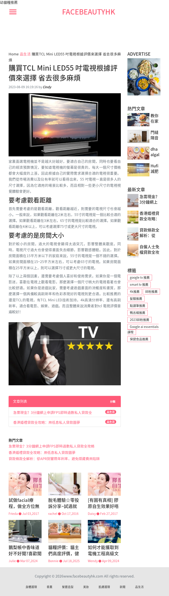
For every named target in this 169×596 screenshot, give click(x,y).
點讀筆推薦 (137, 305)
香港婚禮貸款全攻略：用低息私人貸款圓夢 (46, 422)
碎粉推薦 (151, 291)
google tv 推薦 (140, 277)
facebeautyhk (88, 11)
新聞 (122, 586)
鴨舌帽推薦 (137, 312)
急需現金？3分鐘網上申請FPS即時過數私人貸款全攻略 (52, 412)
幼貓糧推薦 (9, 2)
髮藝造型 (67, 586)
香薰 (49, 586)
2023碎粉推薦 (139, 319)
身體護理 (31, 586)
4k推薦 (135, 291)
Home (14, 54)
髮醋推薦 (136, 298)
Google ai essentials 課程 (143, 329)
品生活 (25, 54)
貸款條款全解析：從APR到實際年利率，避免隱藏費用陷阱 (54, 458)
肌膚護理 (104, 586)
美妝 (86, 586)
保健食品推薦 (139, 339)
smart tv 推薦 (139, 284)
